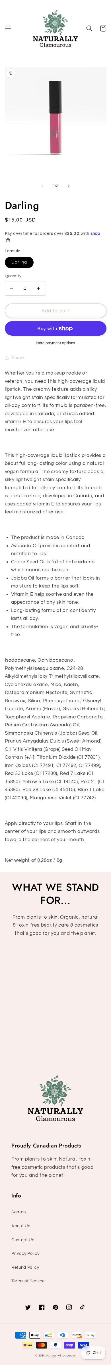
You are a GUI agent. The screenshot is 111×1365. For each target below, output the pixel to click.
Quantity (13, 276)
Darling (19, 262)
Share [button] (18, 357)
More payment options (55, 343)
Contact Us (22, 1240)
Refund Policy (25, 1267)
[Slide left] (42, 186)
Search (18, 1212)
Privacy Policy (25, 1253)
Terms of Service (28, 1281)
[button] (8, 28)
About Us (20, 1226)
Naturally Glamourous (60, 1355)
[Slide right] (68, 186)
